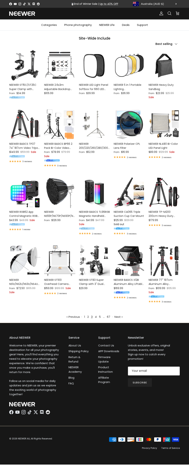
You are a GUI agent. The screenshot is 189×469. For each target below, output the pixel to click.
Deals (126, 25)
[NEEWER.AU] (22, 13)
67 (108, 317)
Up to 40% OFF (109, 4)
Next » (118, 317)
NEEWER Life (107, 25)
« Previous (73, 317)
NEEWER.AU (24, 438)
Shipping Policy (78, 351)
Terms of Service (170, 448)
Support (142, 25)
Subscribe (140, 382)
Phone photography (78, 25)
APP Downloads (108, 351)
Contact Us (106, 345)
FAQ (71, 383)
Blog (71, 378)
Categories (49, 25)
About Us (74, 345)
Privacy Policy (149, 448)
